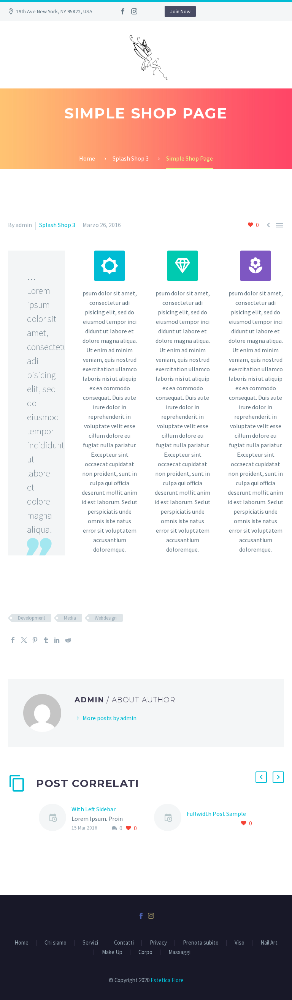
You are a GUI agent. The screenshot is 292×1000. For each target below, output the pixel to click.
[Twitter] (24, 640)
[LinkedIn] (57, 640)
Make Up (112, 952)
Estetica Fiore (167, 980)
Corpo (145, 952)
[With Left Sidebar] (55, 819)
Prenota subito (201, 943)
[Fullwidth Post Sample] (170, 819)
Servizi (90, 943)
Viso (239, 943)
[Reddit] (68, 640)
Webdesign (106, 618)
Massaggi (179, 952)
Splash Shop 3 (57, 225)
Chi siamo (55, 943)
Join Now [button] (180, 11)
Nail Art (269, 943)
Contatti (124, 943)
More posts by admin (109, 718)
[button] (261, 777)
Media (70, 618)
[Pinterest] (35, 640)
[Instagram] (134, 11)
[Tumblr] (46, 640)
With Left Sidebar (93, 809)
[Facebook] (123, 11)
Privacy (158, 943)
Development (31, 618)
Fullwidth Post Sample (216, 813)
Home (21, 943)
